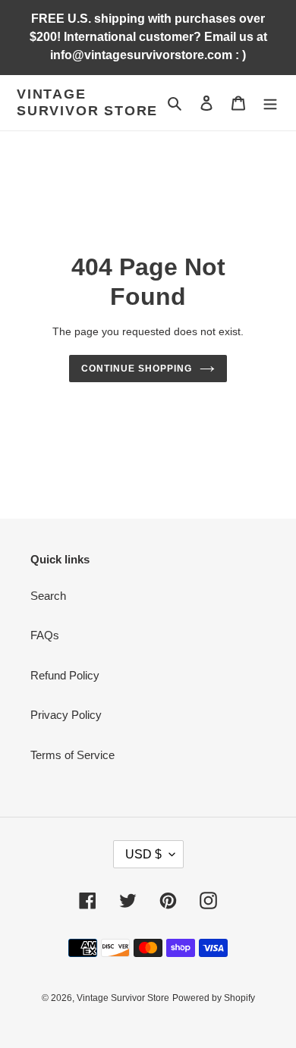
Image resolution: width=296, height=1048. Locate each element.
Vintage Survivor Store (87, 102)
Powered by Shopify (213, 998)
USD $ (143, 854)
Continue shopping (136, 368)
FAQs (44, 635)
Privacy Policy (66, 714)
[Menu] (270, 102)
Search (48, 595)
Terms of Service (72, 754)
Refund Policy (64, 675)
